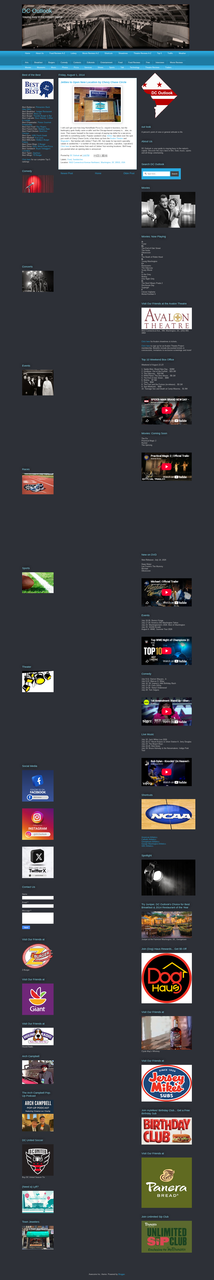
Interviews (160, 62)
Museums (41, 67)
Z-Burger (41, 144)
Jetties (109, 136)
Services (88, 67)
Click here (65, 146)
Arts (27, 62)
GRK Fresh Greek (39, 135)
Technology (134, 67)
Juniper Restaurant (44, 111)
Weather (182, 53)
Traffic (170, 53)
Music (53, 67)
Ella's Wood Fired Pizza (43, 146)
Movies (28, 67)
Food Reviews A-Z (57, 53)
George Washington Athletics (154, 844)
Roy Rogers (41, 127)
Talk (122, 67)
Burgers (51, 62)
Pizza (76, 67)
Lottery (74, 53)
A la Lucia (39, 138)
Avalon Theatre (116, 138)
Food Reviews (134, 62)
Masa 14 (37, 114)
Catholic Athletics (149, 839)
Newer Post (67, 173)
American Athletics (149, 837)
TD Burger (37, 155)
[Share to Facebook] (103, 155)
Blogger (121, 1274)
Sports (112, 67)
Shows (100, 67)
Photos (65, 67)
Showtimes (123, 53)
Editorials (91, 62)
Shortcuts (109, 53)
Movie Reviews (176, 62)
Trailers (168, 67)
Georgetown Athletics (150, 842)
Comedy (64, 62)
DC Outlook (37, 11)
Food (120, 62)
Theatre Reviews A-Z (142, 53)
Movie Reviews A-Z (90, 53)
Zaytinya (36, 153)
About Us (40, 53)
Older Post (128, 173)
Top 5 (159, 53)
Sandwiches (78, 159)
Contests (77, 62)
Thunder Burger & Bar (42, 116)
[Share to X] (100, 155)
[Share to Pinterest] (106, 155)
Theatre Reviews (152, 67)
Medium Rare (44, 129)
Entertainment (106, 62)
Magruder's (65, 141)
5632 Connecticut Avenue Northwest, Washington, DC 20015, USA (97, 162)
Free (148, 62)
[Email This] (95, 155)
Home (27, 53)
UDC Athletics (147, 846)
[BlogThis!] (97, 155)
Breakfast (38, 62)
